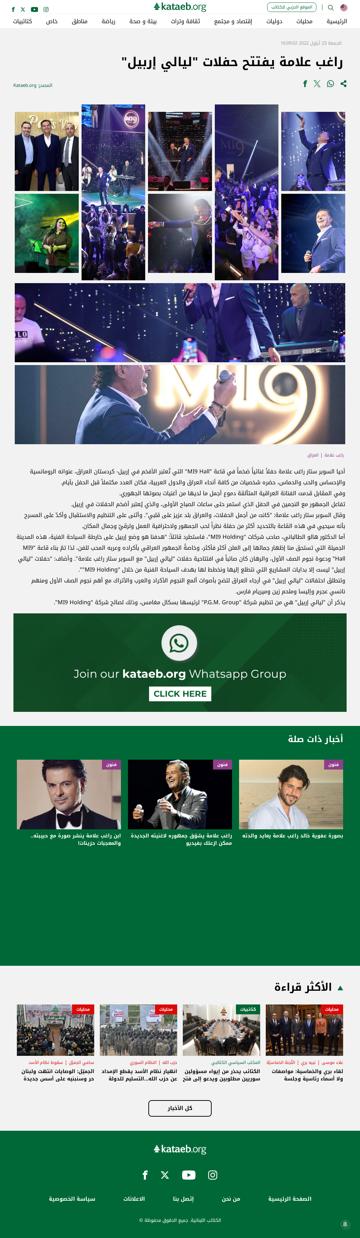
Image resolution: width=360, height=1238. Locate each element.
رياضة (108, 21)
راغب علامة (334, 455)
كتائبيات (22, 21)
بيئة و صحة (143, 21)
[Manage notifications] (345, 1224)
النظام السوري (143, 1062)
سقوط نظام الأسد (45, 1062)
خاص (52, 21)
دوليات (274, 21)
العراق (313, 455)
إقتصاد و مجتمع (233, 21)
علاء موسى (332, 1062)
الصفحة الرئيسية (289, 1199)
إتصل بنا (183, 1199)
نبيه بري (308, 1062)
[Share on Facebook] (305, 85)
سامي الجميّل (81, 1062)
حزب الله (169, 1062)
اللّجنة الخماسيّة (280, 1062)
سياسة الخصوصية (72, 1199)
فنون (333, 764)
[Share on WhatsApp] (330, 85)
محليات (304, 21)
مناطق (80, 21)
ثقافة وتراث (185, 21)
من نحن (231, 1199)
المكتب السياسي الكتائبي (235, 1062)
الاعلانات (134, 1199)
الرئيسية (337, 21)
